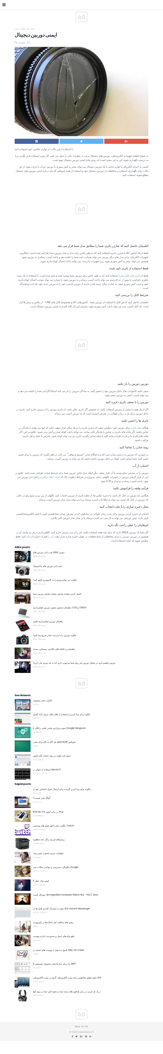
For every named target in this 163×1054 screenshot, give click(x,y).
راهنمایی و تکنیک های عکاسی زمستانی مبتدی (54, 649)
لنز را (51, 536)
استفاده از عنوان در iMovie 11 (46, 769)
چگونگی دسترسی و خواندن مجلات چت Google (55, 867)
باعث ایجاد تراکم (51, 477)
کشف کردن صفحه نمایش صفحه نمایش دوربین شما (57, 593)
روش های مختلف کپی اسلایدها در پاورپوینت (53, 922)
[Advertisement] (81, 318)
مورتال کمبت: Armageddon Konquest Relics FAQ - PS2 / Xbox (65, 894)
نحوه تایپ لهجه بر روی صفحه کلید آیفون (52, 755)
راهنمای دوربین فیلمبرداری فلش (48, 621)
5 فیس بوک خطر (41, 880)
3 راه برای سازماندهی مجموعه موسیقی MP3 (54, 963)
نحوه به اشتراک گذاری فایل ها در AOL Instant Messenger (61, 908)
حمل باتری (136, 427)
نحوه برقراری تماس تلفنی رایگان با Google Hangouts (59, 728)
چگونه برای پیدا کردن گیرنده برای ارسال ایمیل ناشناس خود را (62, 789)
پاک (28, 536)
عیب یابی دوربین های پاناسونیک (47, 566)
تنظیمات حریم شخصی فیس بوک (48, 853)
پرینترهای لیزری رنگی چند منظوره (49, 839)
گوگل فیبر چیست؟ (41, 798)
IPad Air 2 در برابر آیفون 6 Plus (48, 811)
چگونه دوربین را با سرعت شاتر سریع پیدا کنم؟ (54, 635)
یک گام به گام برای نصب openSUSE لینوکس (54, 742)
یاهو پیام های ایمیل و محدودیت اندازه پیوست (53, 936)
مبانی (16, 28)
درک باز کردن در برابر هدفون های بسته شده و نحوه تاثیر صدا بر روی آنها (66, 991)
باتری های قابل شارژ (129, 275)
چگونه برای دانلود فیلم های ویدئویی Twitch (53, 825)
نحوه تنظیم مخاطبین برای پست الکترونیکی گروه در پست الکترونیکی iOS (67, 977)
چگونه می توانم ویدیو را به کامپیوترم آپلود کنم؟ (55, 580)
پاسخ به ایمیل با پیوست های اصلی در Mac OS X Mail (58, 950)
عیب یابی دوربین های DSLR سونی (48, 552)
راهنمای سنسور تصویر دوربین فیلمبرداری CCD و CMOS (59, 607)
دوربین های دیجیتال (28, 28)
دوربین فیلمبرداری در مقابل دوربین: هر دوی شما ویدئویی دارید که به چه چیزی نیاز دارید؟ (74, 662)
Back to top (81, 1026)
